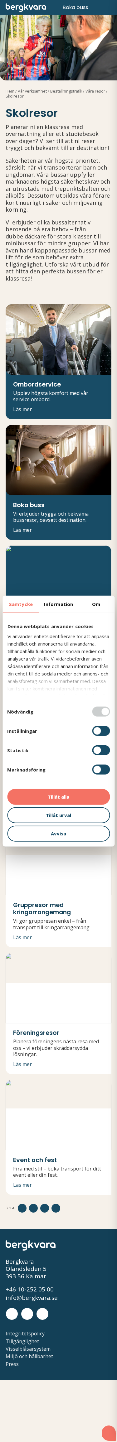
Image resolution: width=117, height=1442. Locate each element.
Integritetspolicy (25, 1333)
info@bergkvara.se (32, 1298)
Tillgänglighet (22, 1341)
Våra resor (95, 91)
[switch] (101, 731)
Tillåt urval (58, 815)
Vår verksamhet (32, 91)
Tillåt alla (58, 797)
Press (12, 1364)
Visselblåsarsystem (28, 1349)
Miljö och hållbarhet (29, 1356)
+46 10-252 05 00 (30, 1289)
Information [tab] (58, 604)
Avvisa (58, 833)
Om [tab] (96, 604)
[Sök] (97, 7)
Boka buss (75, 7)
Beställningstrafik (66, 91)
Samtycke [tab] (21, 604)
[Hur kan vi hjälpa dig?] (109, 1432)
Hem (10, 91)
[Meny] (108, 7)
